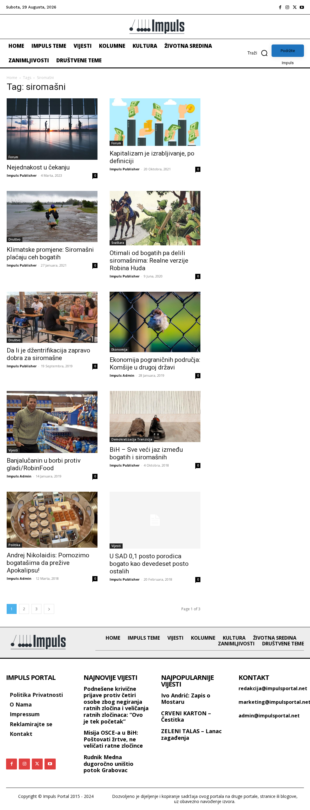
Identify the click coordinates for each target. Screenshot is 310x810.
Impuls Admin (122, 375)
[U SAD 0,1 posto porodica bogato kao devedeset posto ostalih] (155, 520)
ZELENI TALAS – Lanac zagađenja (191, 734)
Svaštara (117, 243)
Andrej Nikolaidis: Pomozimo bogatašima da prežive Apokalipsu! (48, 563)
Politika (14, 545)
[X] (294, 7)
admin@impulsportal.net (269, 715)
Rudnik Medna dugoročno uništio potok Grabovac (109, 763)
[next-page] (49, 609)
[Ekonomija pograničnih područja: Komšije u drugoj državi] (155, 322)
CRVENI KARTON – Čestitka (186, 716)
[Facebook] (280, 7)
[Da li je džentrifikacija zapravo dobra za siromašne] (52, 317)
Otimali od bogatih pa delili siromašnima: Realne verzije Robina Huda (149, 260)
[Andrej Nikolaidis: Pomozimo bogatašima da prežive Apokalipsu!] (52, 520)
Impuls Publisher (22, 175)
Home (12, 77)
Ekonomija (119, 349)
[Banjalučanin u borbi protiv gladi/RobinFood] (52, 422)
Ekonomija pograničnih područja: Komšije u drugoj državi (155, 363)
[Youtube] (302, 7)
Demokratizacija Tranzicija (131, 439)
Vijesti (13, 450)
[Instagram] (287, 7)
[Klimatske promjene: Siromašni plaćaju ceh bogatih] (52, 216)
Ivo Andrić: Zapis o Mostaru (185, 699)
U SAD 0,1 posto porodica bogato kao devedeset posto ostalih (149, 564)
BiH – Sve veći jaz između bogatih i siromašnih (146, 453)
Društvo (14, 239)
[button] (259, 53)
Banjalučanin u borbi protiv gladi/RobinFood (44, 464)
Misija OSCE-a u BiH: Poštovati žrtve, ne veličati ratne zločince (113, 739)
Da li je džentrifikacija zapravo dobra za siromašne (48, 354)
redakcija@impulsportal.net (273, 688)
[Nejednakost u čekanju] (52, 129)
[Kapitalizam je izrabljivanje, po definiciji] (155, 122)
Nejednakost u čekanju (38, 167)
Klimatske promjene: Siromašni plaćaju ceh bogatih (50, 253)
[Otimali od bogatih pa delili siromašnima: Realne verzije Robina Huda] (155, 218)
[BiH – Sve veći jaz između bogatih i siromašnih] (155, 416)
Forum (13, 157)
